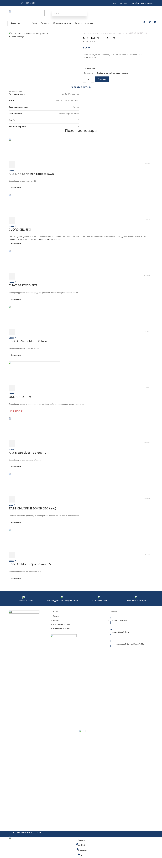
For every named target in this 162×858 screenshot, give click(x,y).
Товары (15, 23)
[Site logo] (27, 13)
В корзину (102, 79)
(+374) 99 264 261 (27, 3)
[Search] (84, 13)
